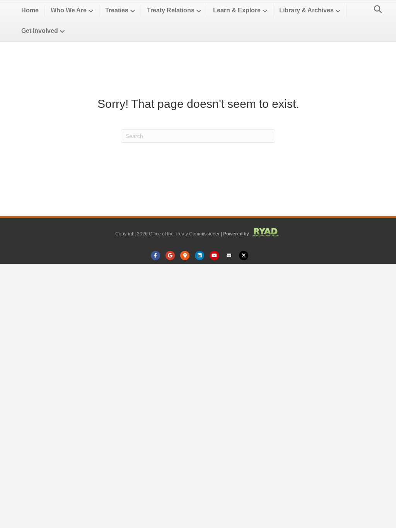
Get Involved (39, 30)
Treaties (116, 10)
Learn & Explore (237, 10)
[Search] (376, 9)
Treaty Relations (171, 10)
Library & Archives (306, 10)
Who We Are (69, 10)
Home (30, 10)
